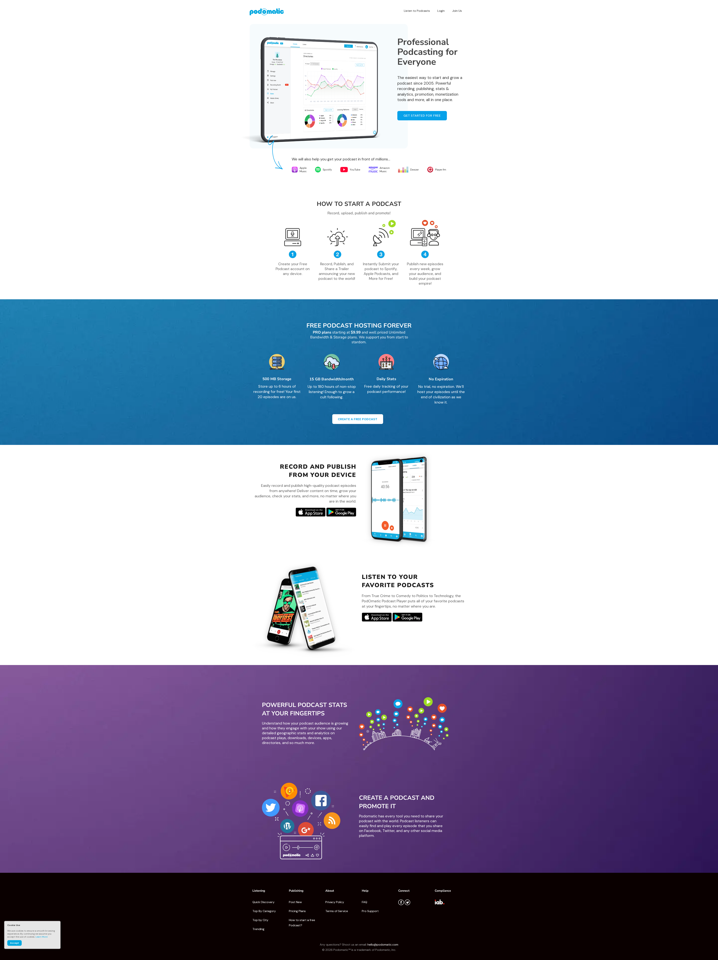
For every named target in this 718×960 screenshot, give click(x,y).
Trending (258, 929)
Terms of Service (336, 911)
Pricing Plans (297, 911)
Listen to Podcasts (417, 11)
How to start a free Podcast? (302, 922)
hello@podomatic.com (382, 945)
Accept (14, 942)
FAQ (364, 902)
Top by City (260, 920)
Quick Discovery (263, 902)
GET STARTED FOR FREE (422, 116)
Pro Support (370, 911)
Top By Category (264, 911)
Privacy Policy (334, 902)
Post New (295, 902)
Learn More (41, 936)
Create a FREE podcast (358, 419)
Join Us (457, 11)
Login (441, 11)
